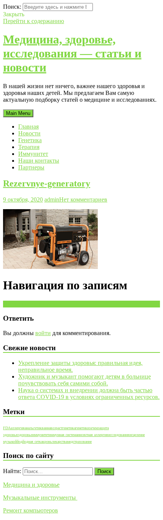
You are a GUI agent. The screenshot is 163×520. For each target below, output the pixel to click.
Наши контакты (38, 160)
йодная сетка (32, 441)
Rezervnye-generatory (46, 183)
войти (43, 333)
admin (51, 199)
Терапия (28, 147)
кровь (47, 441)
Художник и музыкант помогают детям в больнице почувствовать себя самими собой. (84, 380)
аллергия (18, 428)
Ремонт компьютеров (30, 510)
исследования (118, 435)
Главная (28, 126)
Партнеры (31, 167)
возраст (56, 428)
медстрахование (79, 441)
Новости (29, 133)
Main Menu (18, 113)
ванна (46, 428)
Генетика (30, 140)
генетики (82, 428)
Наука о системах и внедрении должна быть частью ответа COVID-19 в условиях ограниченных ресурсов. (89, 393)
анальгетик (33, 428)
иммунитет (40, 435)
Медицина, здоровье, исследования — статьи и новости (72, 53)
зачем (93, 428)
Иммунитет (33, 154)
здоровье (25, 435)
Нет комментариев (83, 199)
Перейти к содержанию (33, 21)
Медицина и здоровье (31, 484)
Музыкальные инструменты (40, 497)
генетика (68, 428)
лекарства (59, 441)
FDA (7, 428)
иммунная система (63, 435)
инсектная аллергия (92, 435)
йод (19, 441)
